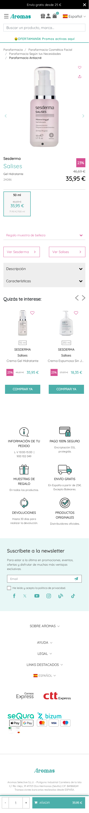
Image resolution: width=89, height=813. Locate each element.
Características (18, 281)
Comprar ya (23, 389)
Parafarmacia (13, 49)
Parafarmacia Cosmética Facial (50, 49)
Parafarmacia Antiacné (25, 58)
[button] (6, 107)
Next (83, 298)
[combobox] (44, 27)
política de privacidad (51, 588)
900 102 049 (24, 456)
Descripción (16, 268)
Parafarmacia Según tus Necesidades (35, 53)
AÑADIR (60, 800)
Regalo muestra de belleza (25, 235)
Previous (77, 298)
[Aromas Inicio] (20, 16)
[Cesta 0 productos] (54, 15)
